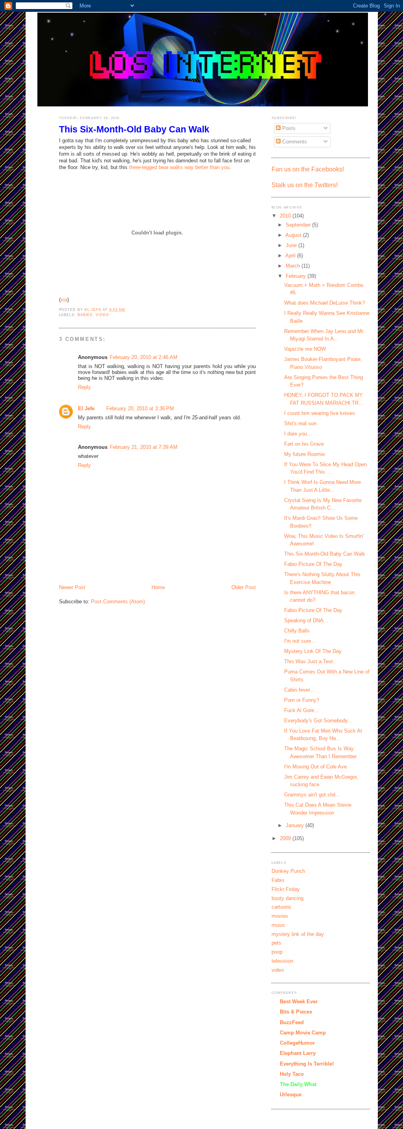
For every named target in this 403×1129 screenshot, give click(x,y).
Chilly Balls (297, 631)
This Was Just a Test (308, 661)
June (292, 245)
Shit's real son (300, 423)
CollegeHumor (297, 1043)
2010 (286, 216)
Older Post (243, 587)
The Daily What (298, 1084)
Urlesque (290, 1094)
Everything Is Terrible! (307, 1064)
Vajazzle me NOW (305, 349)
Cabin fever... (299, 690)
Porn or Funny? (301, 700)
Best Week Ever (299, 1001)
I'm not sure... (300, 641)
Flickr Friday (286, 889)
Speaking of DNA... (306, 620)
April (291, 256)
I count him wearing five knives (319, 413)
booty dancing (287, 898)
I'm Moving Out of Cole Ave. (316, 767)
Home (158, 587)
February (296, 276)
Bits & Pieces (296, 1012)
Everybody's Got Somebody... (318, 721)
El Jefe (86, 408)
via (64, 300)
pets (276, 943)
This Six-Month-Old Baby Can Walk (324, 554)
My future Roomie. (305, 454)
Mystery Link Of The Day (313, 651)
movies (280, 916)
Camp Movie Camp (303, 1033)
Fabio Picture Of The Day (313, 564)
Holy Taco (292, 1074)
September (299, 225)
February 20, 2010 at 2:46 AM (143, 357)
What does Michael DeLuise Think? (324, 303)
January (295, 825)
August (294, 235)
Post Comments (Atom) (118, 601)
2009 (286, 838)
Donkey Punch (288, 871)
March (293, 266)
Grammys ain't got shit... (312, 795)
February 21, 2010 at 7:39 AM (143, 447)
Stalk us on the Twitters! (305, 185)
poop (277, 952)
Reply (84, 387)
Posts (288, 128)
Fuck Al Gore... (301, 710)
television (282, 961)
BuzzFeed (292, 1022)
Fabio (278, 880)
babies (85, 315)
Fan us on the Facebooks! (308, 169)
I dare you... (298, 434)
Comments (294, 142)
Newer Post (72, 587)
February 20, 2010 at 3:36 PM (140, 408)
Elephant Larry (298, 1053)
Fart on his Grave (304, 444)
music (278, 925)
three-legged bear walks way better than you (179, 167)
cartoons (281, 907)
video (102, 315)
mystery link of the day (298, 934)
